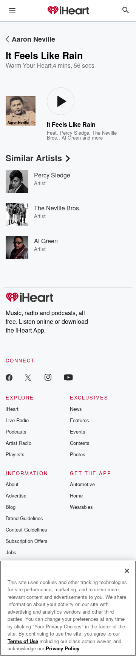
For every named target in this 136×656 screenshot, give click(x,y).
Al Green (71, 137)
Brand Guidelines (24, 518)
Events (77, 431)
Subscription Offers (27, 540)
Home (76, 495)
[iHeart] (68, 11)
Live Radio (17, 420)
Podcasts (16, 431)
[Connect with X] (28, 377)
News (76, 408)
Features (79, 420)
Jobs (11, 552)
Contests (80, 442)
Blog (10, 506)
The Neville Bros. (57, 208)
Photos (77, 454)
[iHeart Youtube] (68, 377)
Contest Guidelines (26, 529)
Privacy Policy (62, 648)
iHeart (12, 408)
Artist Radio (18, 442)
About (12, 484)
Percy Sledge (74, 132)
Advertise (16, 495)
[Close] (127, 571)
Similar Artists (34, 158)
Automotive (82, 484)
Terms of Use (23, 641)
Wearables (81, 506)
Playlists (15, 454)
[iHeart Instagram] (48, 377)
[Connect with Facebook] (9, 377)
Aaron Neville (33, 39)
